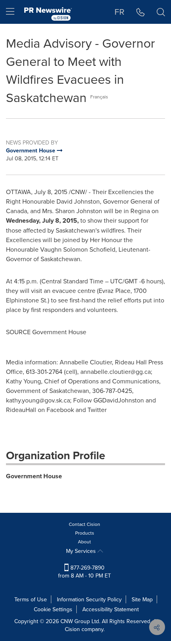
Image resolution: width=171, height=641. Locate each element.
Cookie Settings (53, 609)
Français (99, 96)
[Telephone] (140, 12)
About (84, 541)
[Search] (161, 12)
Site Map (142, 599)
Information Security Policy (89, 599)
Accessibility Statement (110, 609)
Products (84, 532)
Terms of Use (30, 599)
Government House (34, 476)
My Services (81, 551)
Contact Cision (84, 524)
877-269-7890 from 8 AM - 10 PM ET (84, 571)
